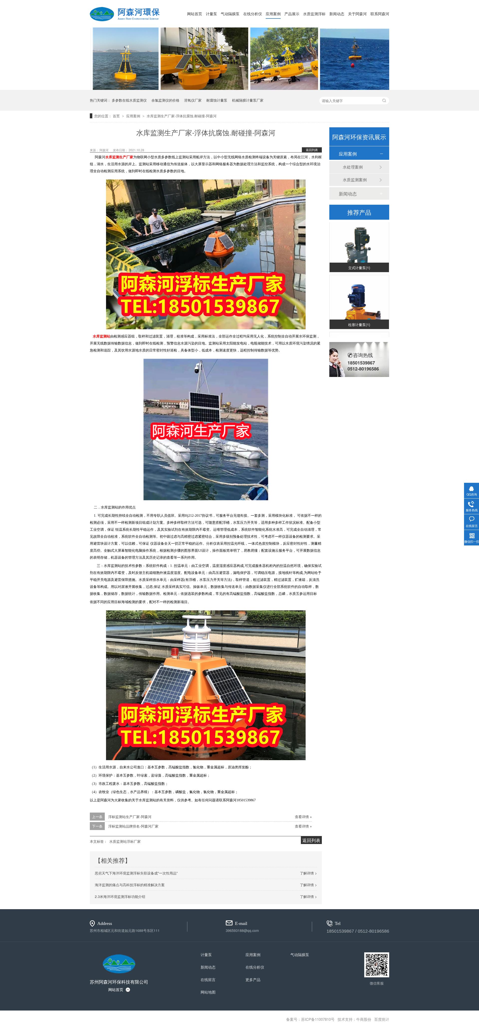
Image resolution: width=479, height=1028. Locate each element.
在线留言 (208, 979)
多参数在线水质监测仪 (129, 100)
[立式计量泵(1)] (359, 240)
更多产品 (252, 979)
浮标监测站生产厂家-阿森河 (129, 816)
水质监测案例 (355, 179)
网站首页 (194, 13)
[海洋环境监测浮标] (239, 88)
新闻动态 (336, 13)
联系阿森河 (379, 13)
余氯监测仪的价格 (165, 100)
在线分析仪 (252, 13)
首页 (117, 115)
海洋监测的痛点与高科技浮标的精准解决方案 (130, 884)
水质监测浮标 (314, 13)
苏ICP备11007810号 (318, 1019)
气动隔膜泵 (230, 13)
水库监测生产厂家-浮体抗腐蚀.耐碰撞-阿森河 (182, 115)
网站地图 (208, 992)
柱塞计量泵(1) (359, 317)
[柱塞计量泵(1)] (359, 297)
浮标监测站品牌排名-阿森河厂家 (133, 826)
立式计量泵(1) (359, 260)
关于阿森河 (357, 13)
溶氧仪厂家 (193, 100)
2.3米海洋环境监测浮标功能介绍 (120, 896)
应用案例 (273, 13)
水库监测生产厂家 (119, 157)
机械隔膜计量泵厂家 (247, 100)
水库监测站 (100, 336)
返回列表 (312, 150)
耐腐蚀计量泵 (216, 100)
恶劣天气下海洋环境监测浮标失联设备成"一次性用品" (136, 872)
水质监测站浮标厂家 (125, 841)
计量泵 (211, 13)
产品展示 (291, 13)
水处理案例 (353, 167)
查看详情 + (303, 816)
